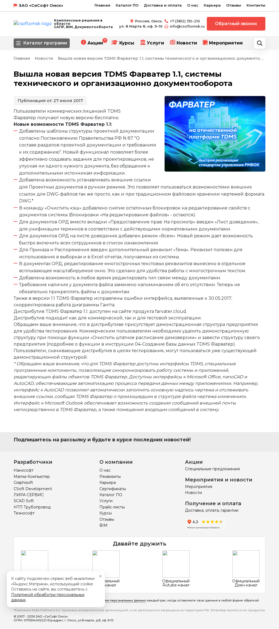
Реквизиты (110, 476)
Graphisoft (23, 482)
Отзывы (233, 5)
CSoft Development (33, 488)
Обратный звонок (236, 23)
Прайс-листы (112, 507)
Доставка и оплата (163, 5)
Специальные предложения (212, 468)
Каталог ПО (127, 5)
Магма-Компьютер (32, 476)
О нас (192, 5)
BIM (103, 525)
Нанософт (24, 470)
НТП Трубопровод (32, 507)
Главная (102, 5)
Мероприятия (226, 43)
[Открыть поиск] (259, 43)
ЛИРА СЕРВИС (29, 494)
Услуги (155, 43)
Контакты (256, 5)
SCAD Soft (24, 500)
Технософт (24, 513)
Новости (187, 43)
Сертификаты (112, 488)
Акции (95, 43)
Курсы (126, 43)
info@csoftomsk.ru (187, 26)
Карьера (212, 5)
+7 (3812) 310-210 (185, 21)
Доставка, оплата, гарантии (211, 510)
